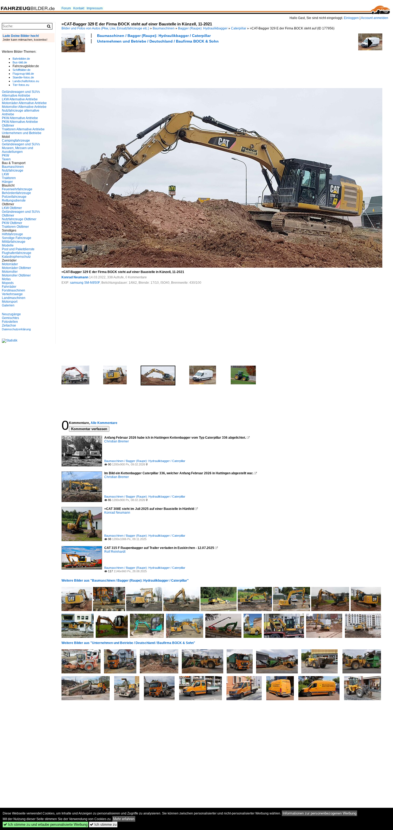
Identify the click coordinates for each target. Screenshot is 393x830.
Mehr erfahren (123, 819)
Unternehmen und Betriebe (21, 133)
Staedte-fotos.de (23, 77)
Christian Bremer (116, 441)
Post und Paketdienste (18, 249)
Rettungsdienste (14, 200)
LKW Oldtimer (12, 208)
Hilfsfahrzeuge (12, 234)
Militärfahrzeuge (13, 242)
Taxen (6, 159)
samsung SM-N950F (85, 283)
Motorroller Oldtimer (16, 275)
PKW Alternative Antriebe (20, 118)
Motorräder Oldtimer (16, 268)
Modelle (8, 245)
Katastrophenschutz (16, 257)
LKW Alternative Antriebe (20, 99)
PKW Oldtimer (12, 223)
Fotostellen (10, 322)
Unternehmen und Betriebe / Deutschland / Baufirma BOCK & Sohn (158, 41)
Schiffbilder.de (21, 69)
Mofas (6, 279)
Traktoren (9, 178)
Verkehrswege (12, 294)
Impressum (95, 8)
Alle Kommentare (104, 423)
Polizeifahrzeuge (14, 197)
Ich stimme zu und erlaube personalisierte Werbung (45, 825)
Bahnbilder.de (21, 58)
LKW (5, 174)
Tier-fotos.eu (21, 84)
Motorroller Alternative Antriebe (24, 107)
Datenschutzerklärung (16, 329)
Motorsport (9, 302)
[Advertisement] (158, 65)
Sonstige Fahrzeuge (16, 238)
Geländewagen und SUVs (21, 144)
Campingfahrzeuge (16, 140)
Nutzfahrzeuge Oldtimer (19, 219)
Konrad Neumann (74, 277)
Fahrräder (9, 287)
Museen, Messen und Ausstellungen (17, 150)
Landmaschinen (13, 298)
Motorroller (10, 272)
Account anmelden (374, 18)
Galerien (8, 305)
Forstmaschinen (13, 290)
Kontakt (78, 8)
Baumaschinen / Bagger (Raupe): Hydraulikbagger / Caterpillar (154, 35)
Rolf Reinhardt (114, 552)
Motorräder (10, 264)
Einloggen (351, 18)
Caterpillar (238, 28)
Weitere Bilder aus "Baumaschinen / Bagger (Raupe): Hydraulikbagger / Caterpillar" (125, 580)
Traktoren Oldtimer (15, 227)
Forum (66, 8)
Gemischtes (10, 318)
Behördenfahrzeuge (16, 193)
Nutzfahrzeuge (12, 170)
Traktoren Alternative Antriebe (23, 129)
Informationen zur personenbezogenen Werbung (319, 813)
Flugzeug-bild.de (23, 73)
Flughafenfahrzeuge (16, 253)
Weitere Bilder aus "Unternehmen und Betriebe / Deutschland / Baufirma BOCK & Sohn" (128, 643)
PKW (5, 155)
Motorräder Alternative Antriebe (24, 103)
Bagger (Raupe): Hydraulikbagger (203, 28)
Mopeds (8, 283)
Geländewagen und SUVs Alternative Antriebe (21, 93)
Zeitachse (9, 325)
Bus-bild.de (20, 62)
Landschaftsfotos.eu (26, 81)
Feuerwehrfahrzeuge (17, 189)
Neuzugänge (11, 314)
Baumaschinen (164, 28)
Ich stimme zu (103, 825)
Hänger (7, 182)
